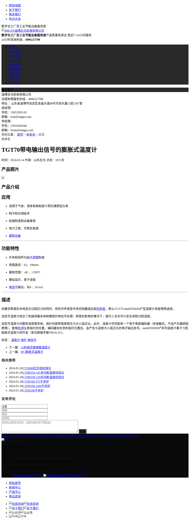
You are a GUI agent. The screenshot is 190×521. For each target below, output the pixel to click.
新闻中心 (15, 487)
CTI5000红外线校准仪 (37, 368)
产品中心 (15, 56)
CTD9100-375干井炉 (36, 381)
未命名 (30, 134)
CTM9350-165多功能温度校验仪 (43, 372)
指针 (24, 340)
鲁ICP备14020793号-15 (28, 475)
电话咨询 (15, 496)
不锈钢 (34, 257)
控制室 (100, 308)
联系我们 (15, 14)
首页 (12, 47)
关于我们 (15, 10)
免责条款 (121, 436)
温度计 (15, 340)
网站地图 (15, 5)
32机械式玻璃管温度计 (35, 347)
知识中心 (15, 78)
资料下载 (15, 73)
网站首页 (7, 436)
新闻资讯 (15, 69)
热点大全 (15, 18)
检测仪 (22, 328)
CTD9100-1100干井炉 (36, 386)
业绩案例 (15, 64)
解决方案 (15, 60)
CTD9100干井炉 (33, 390)
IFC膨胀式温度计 (32, 351)
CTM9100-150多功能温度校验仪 (43, 377)
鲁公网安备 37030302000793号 (66, 475)
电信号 (13, 287)
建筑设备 (15, 235)
